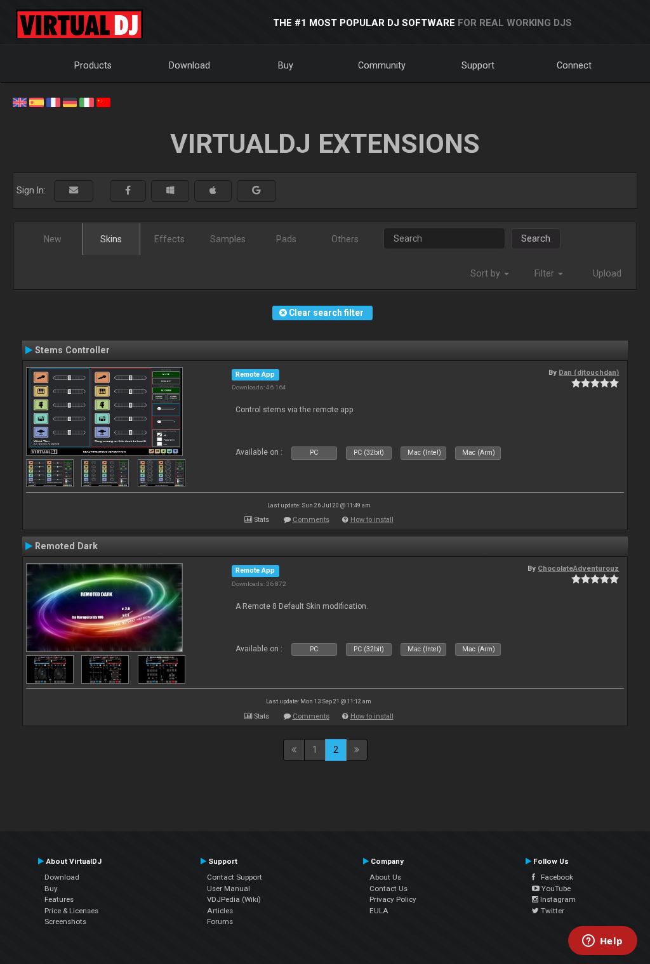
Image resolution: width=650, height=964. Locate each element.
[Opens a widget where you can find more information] (602, 942)
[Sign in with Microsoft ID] (170, 190)
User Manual (228, 888)
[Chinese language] (103, 101)
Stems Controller (72, 350)
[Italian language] (86, 101)
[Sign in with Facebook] (128, 190)
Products (93, 65)
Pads (286, 239)
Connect (574, 65)
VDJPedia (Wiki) (234, 899)
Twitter (551, 910)
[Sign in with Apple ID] (213, 190)
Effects (169, 239)
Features (59, 899)
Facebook (554, 877)
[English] (20, 101)
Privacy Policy (392, 899)
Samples (228, 239)
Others (345, 239)
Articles (220, 910)
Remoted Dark (66, 546)
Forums (220, 921)
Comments (311, 520)
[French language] (53, 101)
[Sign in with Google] (256, 190)
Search (535, 238)
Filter (545, 273)
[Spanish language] (36, 101)
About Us (385, 877)
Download (189, 65)
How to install (372, 520)
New (53, 239)
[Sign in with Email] (73, 190)
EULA (378, 910)
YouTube (555, 888)
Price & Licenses (71, 910)
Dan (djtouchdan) (589, 372)
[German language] (70, 101)
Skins (111, 239)
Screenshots (65, 921)
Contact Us (388, 888)
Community (382, 65)
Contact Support (234, 877)
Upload (607, 273)
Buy (285, 65)
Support (477, 65)
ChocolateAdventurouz (578, 568)
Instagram (557, 899)
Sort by (486, 273)
